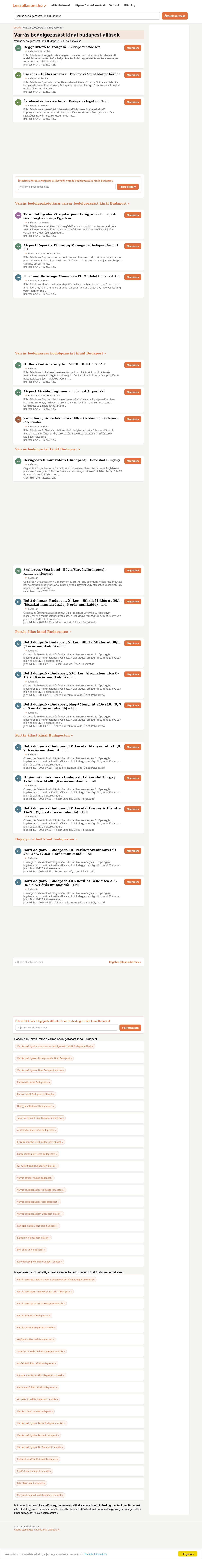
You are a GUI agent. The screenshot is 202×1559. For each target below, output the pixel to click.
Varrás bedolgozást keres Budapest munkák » (41, 1423)
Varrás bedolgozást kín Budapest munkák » (40, 1447)
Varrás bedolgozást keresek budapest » (38, 1201)
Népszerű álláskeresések (90, 5)
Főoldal (17, 28)
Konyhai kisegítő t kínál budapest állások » (39, 1261)
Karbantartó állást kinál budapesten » (37, 1153)
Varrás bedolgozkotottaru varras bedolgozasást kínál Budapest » (72, 203)
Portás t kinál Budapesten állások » (35, 1094)
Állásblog (129, 5)
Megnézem (133, 47)
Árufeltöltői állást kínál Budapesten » (36, 1129)
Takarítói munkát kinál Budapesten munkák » (41, 1351)
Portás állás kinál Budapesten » (43, 632)
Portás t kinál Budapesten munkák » (36, 1327)
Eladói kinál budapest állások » (33, 1237)
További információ (95, 1554)
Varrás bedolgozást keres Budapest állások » (40, 1189)
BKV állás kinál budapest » (31, 1249)
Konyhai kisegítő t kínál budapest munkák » (40, 1494)
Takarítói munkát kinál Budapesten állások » (40, 1117)
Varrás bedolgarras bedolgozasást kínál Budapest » (60, 353)
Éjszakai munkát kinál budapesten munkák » (40, 1375)
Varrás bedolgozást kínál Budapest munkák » (41, 1303)
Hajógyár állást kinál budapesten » (46, 839)
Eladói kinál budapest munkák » (34, 1471)
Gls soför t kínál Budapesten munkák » (37, 1399)
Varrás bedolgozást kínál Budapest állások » (40, 1070)
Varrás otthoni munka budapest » (35, 1177)
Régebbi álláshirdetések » (125, 962)
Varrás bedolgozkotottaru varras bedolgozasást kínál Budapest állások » (55, 1046)
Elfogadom (187, 1554)
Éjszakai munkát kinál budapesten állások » (40, 1141)
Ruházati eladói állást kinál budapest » (37, 1225)
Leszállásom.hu (28, 5)
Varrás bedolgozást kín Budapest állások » (39, 1213)
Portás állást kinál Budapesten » (44, 735)
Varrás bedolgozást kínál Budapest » (47, 449)
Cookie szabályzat (23, 1529)
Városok (114, 5)
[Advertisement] (77, 148)
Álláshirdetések (61, 5)
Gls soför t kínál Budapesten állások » (37, 1165)
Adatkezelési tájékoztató (46, 1529)
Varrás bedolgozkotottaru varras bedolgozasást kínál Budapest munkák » (55, 1279)
